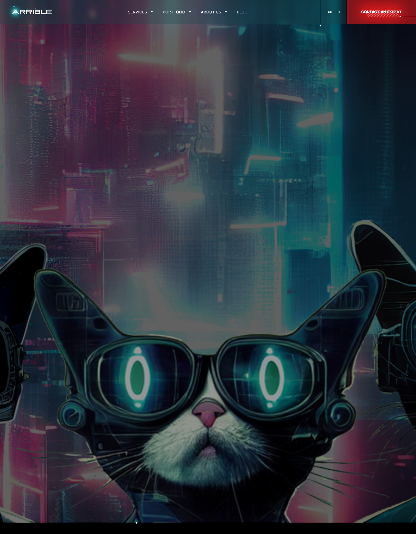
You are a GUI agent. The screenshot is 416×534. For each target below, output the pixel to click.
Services (137, 12)
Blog (242, 12)
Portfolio (174, 12)
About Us (211, 12)
